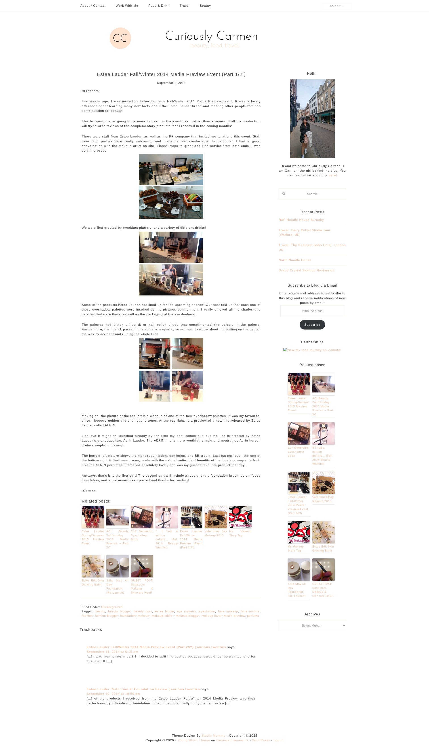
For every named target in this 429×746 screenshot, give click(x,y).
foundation (128, 615)
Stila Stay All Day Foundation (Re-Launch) (117, 586)
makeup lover (211, 615)
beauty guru (143, 611)
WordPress (261, 740)
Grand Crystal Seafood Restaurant (307, 270)
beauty (100, 611)
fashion (87, 615)
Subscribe (312, 324)
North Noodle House (295, 260)
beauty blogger (119, 611)
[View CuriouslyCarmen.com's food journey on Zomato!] (312, 350)
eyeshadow (207, 611)
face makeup (228, 611)
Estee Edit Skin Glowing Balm (93, 582)
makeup (143, 615)
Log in (278, 740)
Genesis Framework (232, 740)
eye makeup (186, 611)
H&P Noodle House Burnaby (301, 220)
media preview (234, 615)
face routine (250, 611)
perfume (253, 615)
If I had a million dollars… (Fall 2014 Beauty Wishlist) (167, 539)
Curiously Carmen (214, 38)
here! (332, 175)
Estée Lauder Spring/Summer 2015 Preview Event (93, 537)
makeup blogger (187, 615)
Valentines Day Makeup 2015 (216, 533)
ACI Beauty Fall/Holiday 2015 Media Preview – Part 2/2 (117, 539)
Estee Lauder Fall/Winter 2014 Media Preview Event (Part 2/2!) (191, 539)
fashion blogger (106, 615)
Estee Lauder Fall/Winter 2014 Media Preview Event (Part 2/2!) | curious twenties (156, 647)
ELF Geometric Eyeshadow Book (142, 535)
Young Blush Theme (194, 740)
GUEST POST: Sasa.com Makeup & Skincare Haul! (142, 586)
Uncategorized (112, 607)
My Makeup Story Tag (240, 533)
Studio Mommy (213, 735)
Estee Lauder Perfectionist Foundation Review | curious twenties (143, 689)
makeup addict (163, 615)
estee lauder (164, 611)
